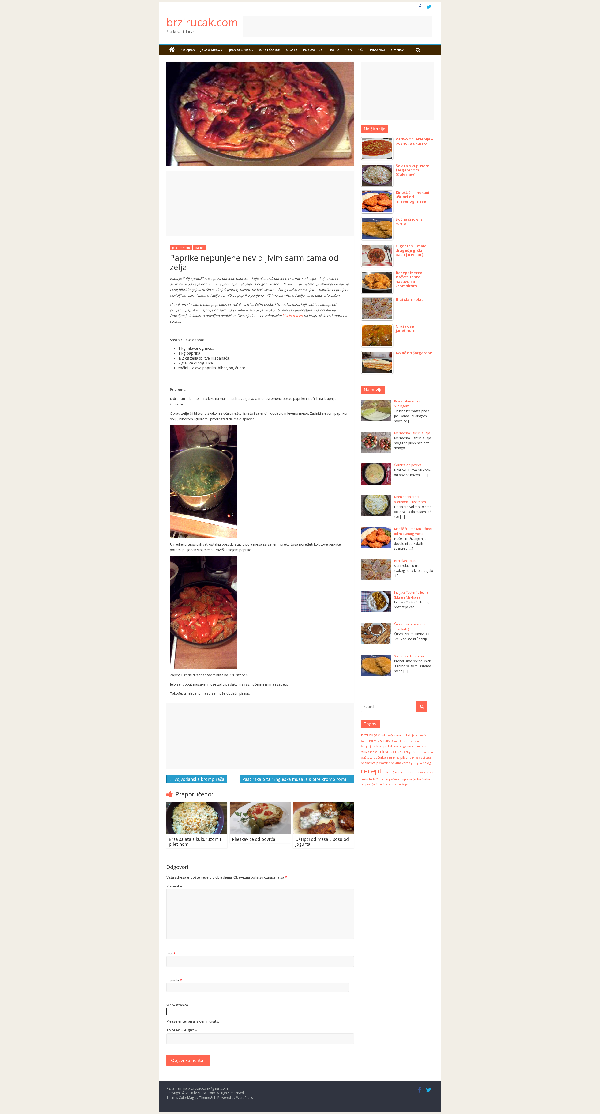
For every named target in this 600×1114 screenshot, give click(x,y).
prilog (427, 763)
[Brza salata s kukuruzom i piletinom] (196, 805)
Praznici (377, 49)
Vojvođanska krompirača (196, 779)
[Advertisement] (376, 26)
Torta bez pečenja (388, 779)
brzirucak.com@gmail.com (208, 1088)
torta (372, 779)
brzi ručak (370, 735)
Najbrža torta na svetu (419, 752)
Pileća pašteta (421, 758)
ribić (386, 772)
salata (402, 772)
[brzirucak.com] (171, 50)
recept (371, 771)
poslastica (368, 763)
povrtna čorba (400, 763)
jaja (414, 735)
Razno (199, 248)
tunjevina (406, 779)
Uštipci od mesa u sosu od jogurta (322, 841)
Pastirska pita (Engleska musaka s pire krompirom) (296, 779)
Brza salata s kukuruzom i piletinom (195, 841)
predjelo (416, 763)
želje (405, 784)
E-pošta (174, 980)
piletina (405, 757)
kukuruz (393, 746)
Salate (291, 49)
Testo (333, 49)
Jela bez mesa (241, 49)
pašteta (367, 757)
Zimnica (397, 49)
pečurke (380, 757)
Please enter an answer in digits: (192, 1021)
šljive (379, 784)
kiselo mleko (292, 315)
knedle (398, 741)
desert (399, 735)
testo (364, 779)
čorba (417, 779)
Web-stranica (177, 1005)
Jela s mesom (211, 49)
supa (415, 772)
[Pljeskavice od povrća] (260, 805)
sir (410, 772)
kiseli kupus (385, 741)
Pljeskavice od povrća (253, 839)
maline (411, 746)
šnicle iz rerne (392, 784)
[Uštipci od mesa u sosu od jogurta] (323, 805)
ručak (394, 772)
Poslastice (312, 49)
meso (374, 752)
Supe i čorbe (269, 49)
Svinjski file (426, 772)
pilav (396, 758)
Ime (171, 953)
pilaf (389, 757)
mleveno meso (392, 751)
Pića (360, 49)
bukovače (387, 735)
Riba (348, 49)
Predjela (187, 49)
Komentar (174, 886)
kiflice (373, 741)
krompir (381, 746)
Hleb (408, 735)
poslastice (383, 763)
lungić (402, 746)
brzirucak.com (202, 22)
